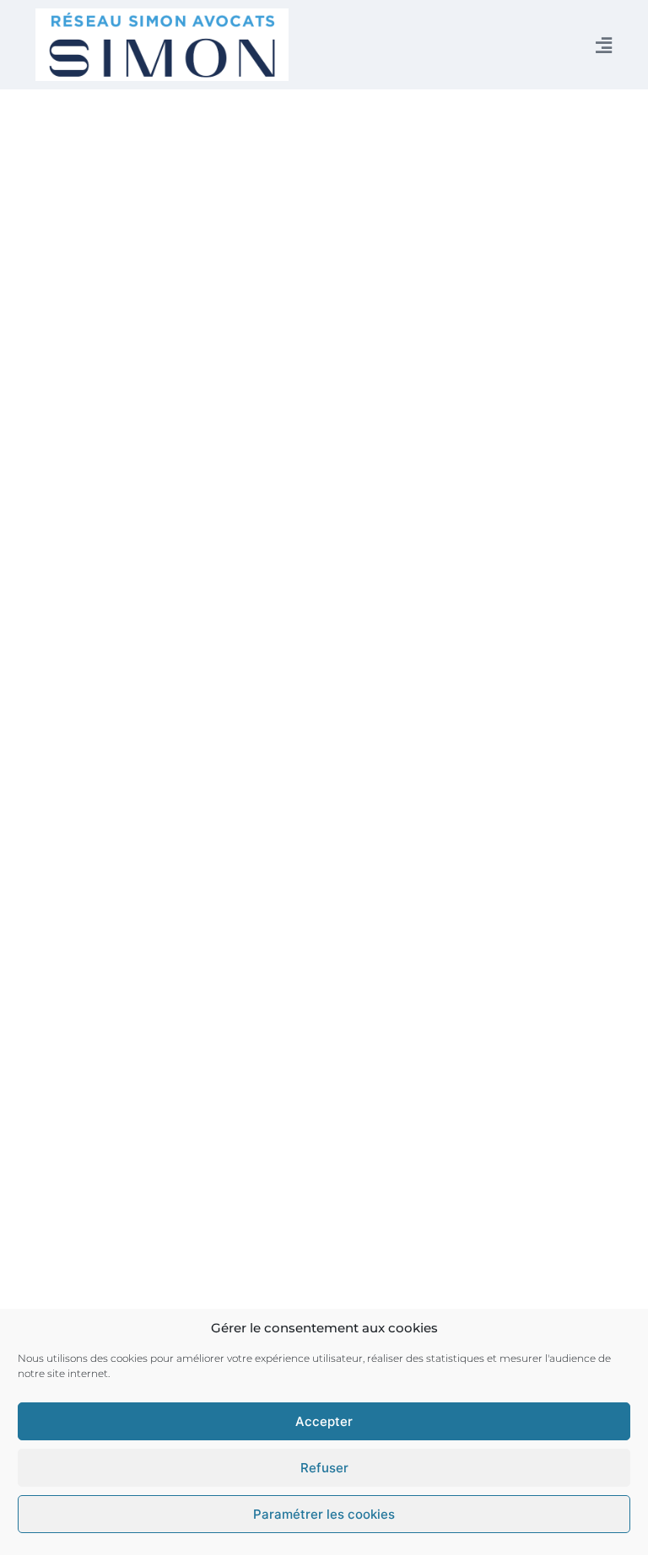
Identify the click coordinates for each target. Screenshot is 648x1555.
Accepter (324, 1421)
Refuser (324, 1468)
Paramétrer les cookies (324, 1514)
